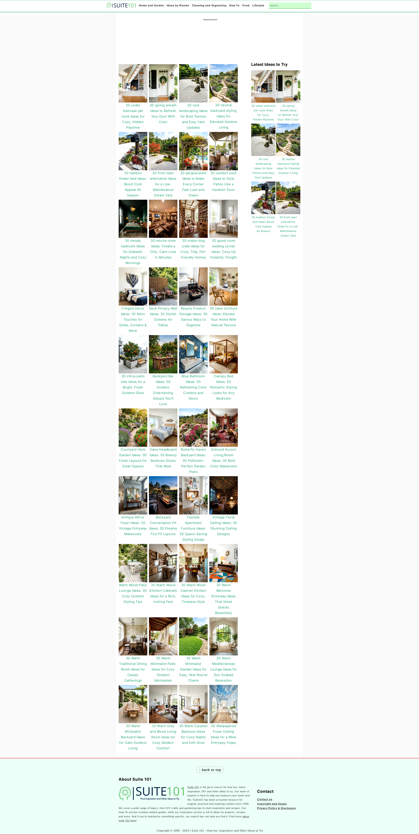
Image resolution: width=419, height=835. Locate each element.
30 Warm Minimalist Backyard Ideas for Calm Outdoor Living (133, 737)
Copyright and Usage (272, 803)
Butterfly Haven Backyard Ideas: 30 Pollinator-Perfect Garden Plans (193, 461)
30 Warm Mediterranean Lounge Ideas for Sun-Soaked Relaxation (223, 669)
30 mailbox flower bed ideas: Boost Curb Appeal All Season (133, 184)
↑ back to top (210, 770)
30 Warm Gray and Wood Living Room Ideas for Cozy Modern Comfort (163, 737)
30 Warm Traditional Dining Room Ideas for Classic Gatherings (133, 669)
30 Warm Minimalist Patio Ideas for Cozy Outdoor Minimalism (163, 669)
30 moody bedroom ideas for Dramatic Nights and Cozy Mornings (133, 252)
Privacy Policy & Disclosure (276, 808)
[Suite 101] (121, 6)
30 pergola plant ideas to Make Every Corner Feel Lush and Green (193, 184)
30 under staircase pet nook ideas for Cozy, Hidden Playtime (133, 116)
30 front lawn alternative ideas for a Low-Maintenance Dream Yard (163, 184)
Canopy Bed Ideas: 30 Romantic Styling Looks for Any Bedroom (223, 387)
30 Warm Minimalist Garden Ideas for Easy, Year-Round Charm (193, 669)
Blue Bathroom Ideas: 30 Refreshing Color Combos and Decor (193, 387)
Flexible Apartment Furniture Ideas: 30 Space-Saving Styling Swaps (193, 528)
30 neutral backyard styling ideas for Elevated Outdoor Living (223, 116)
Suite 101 (193, 787)
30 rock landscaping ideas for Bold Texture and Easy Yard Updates (193, 116)
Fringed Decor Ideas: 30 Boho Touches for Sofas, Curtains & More (133, 319)
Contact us (264, 799)
